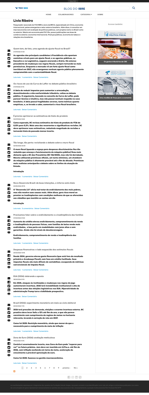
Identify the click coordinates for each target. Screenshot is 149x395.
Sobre (100, 14)
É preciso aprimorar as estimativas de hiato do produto (40, 116)
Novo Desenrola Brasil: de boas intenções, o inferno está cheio (44, 183)
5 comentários (27, 208)
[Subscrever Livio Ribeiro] (14, 372)
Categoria (85, 14)
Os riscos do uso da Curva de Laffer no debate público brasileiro (45, 84)
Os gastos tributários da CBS (115, 62)
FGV (73, 1)
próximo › (66, 368)
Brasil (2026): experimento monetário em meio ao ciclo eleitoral (44, 303)
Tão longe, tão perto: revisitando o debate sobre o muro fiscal (43, 142)
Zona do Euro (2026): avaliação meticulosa (34, 337)
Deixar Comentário (40, 77)
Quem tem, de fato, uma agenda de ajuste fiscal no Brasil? (41, 48)
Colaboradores (66, 14)
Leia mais (17, 77)
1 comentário (27, 77)
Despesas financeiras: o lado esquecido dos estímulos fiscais (43, 249)
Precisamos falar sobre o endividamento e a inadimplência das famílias (48, 215)
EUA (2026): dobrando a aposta (28, 276)
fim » (76, 368)
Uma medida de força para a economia (115, 98)
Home (48, 14)
